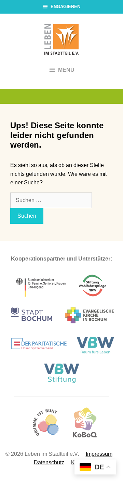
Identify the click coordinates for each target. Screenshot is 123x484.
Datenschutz (49, 462)
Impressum (99, 454)
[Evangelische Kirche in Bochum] (89, 326)
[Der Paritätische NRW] (38, 354)
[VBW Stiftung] (61, 382)
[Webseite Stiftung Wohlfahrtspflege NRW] (92, 297)
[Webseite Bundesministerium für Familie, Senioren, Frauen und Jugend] (41, 297)
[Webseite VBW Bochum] (97, 354)
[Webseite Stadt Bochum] (31, 326)
